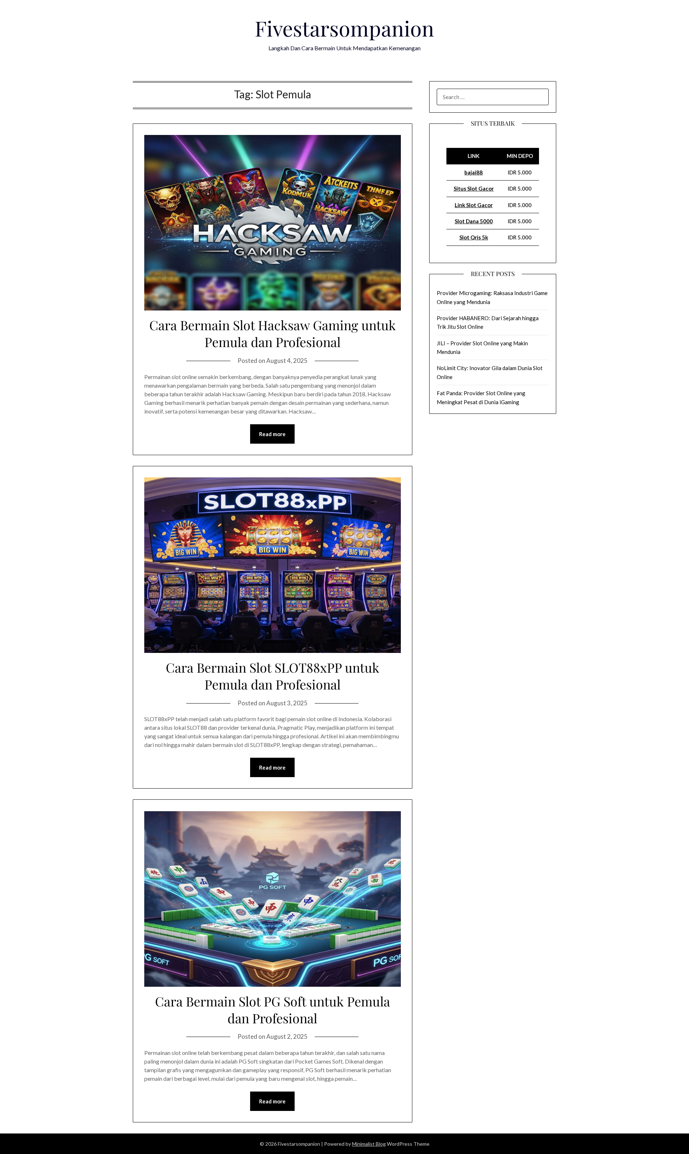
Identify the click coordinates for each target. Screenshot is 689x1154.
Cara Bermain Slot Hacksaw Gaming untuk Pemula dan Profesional (272, 333)
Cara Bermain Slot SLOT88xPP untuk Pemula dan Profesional (272, 676)
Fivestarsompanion (344, 28)
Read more (272, 434)
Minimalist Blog (369, 1144)
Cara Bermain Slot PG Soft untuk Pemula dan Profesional (272, 1009)
